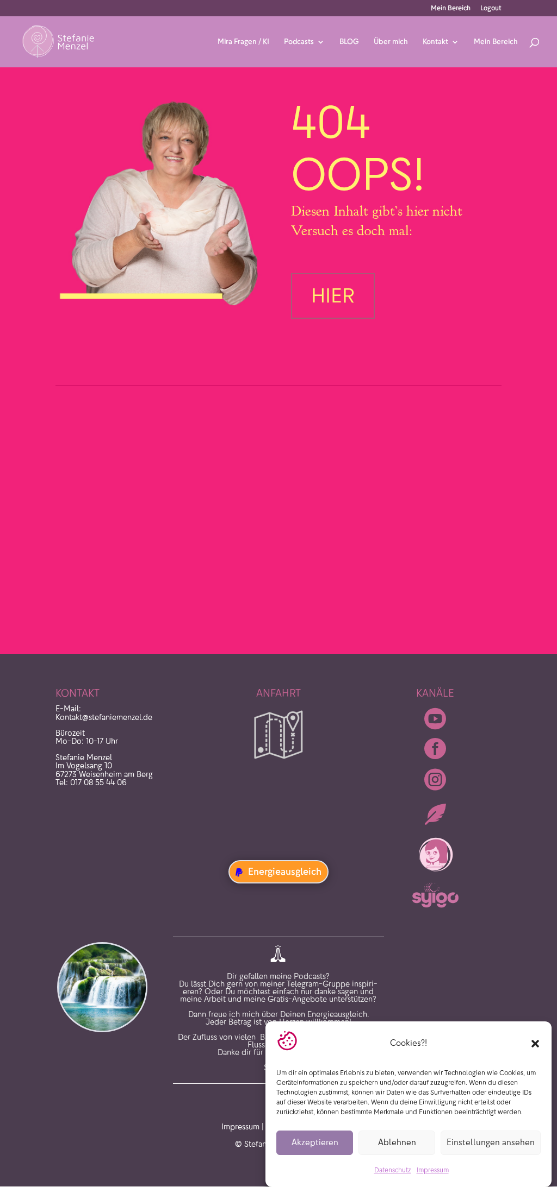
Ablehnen (397, 1142)
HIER (333, 295)
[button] (535, 1043)
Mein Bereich (451, 8)
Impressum (433, 1170)
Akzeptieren (315, 1142)
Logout (491, 8)
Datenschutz (392, 1170)
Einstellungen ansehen (491, 1142)
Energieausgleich (284, 871)
